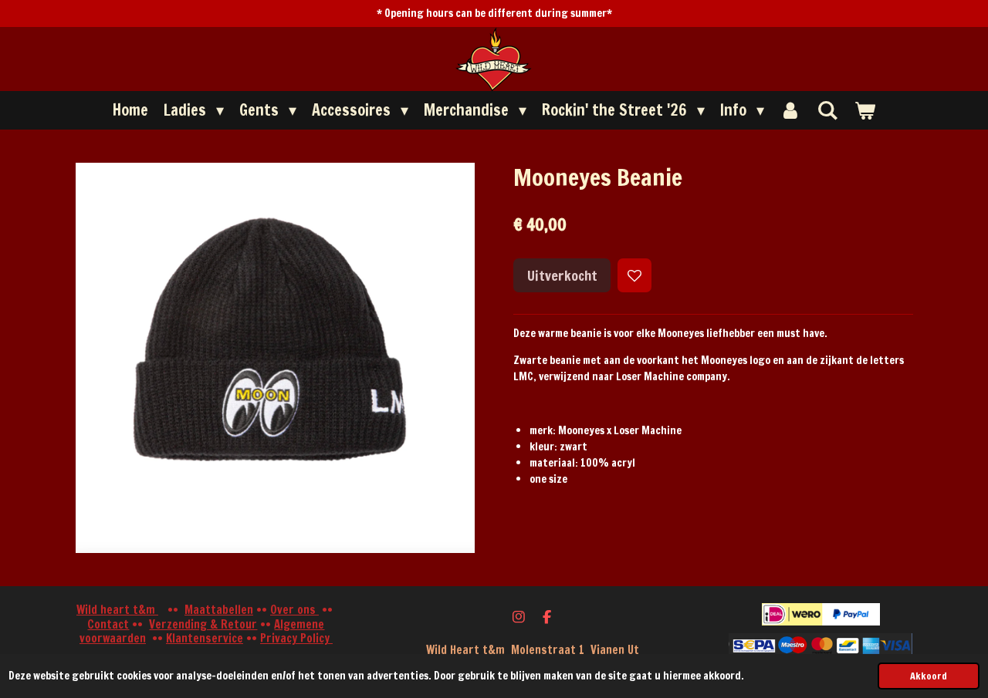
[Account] (790, 110)
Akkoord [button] (928, 676)
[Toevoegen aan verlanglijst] (634, 275)
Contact (108, 624)
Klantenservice (204, 638)
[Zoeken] (827, 110)
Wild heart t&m (117, 610)
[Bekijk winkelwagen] (864, 110)
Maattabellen (218, 610)
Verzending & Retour (203, 624)
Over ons (294, 610)
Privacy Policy (296, 638)
